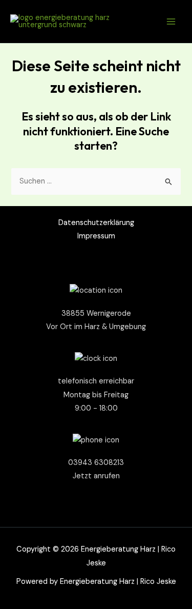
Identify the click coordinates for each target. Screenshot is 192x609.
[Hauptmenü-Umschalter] (171, 21)
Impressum (96, 236)
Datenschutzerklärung (96, 223)
